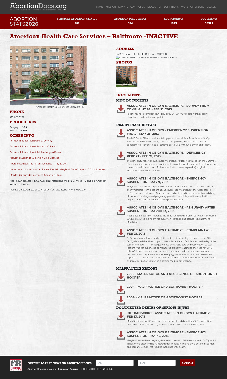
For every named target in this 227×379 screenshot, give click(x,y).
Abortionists (173, 19)
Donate (123, 6)
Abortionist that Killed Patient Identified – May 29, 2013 (39, 163)
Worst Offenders (192, 6)
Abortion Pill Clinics (130, 19)
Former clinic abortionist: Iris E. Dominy (31, 140)
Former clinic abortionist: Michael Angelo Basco (35, 152)
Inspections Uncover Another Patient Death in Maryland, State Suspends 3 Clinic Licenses (57, 169)
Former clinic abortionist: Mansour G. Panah (33, 146)
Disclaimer (154, 6)
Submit (187, 362)
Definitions (171, 6)
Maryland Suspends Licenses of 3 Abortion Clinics (36, 175)
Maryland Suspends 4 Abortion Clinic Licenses (34, 158)
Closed (211, 6)
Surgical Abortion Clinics (77, 19)
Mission (111, 6)
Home (100, 6)
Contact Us (137, 6)
